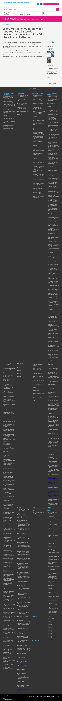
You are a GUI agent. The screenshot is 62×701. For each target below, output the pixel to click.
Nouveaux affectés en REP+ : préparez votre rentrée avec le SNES (53, 385)
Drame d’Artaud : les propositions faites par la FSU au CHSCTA (9, 400)
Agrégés (19, 370)
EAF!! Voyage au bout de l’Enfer (53, 428)
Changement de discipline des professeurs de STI (53, 123)
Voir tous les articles (53, 83)
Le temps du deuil (21, 610)
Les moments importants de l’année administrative (23, 96)
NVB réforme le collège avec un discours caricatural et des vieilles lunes (53, 193)
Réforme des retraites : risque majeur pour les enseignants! (53, 396)
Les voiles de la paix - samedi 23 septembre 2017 (53, 603)
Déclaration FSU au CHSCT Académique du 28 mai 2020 (8, 558)
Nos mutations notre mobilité (53, 96)
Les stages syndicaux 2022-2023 (24, 557)
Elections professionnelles (37, 396)
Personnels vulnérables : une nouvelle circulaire (8, 609)
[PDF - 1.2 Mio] (4, 60)
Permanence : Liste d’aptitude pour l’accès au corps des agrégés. (53, 591)
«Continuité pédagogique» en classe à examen (53, 330)
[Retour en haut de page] (4, 696)
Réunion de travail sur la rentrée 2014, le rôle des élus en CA (53, 597)
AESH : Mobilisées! (51, 454)
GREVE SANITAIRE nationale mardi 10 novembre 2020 (8, 596)
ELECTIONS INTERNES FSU (38, 376)
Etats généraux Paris (51, 550)
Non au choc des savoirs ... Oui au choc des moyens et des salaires (23, 631)
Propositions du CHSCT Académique (7, 538)
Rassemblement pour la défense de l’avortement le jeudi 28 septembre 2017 (53, 606)
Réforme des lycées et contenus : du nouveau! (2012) (53, 140)
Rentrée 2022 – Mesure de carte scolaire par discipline (23, 108)
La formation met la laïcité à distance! (53, 242)
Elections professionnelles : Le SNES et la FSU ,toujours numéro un (24, 577)
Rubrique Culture (36, 399)
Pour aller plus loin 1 (7, 518)
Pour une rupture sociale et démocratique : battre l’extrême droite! (53, 462)
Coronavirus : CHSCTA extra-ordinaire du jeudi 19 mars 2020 (9, 494)
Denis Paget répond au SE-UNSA (53, 248)
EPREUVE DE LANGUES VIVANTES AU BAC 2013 (52, 132)
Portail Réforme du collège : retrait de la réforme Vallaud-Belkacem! (53, 205)
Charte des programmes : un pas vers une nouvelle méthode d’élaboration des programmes (53, 180)
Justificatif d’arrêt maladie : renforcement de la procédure (8, 410)
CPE (19, 372)
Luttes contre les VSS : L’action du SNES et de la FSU (8, 653)
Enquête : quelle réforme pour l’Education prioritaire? (53, 398)
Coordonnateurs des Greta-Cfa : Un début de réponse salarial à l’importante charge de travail (24, 540)
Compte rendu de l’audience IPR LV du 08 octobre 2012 (53, 135)
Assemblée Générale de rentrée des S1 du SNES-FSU (53, 609)
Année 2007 (50, 620)
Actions (34, 387)
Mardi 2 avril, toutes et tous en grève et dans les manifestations (24, 634)
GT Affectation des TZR (52, 543)
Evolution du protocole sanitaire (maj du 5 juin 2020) (8, 555)
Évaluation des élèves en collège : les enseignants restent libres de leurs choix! (53, 255)
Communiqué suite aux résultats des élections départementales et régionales (53, 425)
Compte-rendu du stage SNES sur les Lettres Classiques (53, 186)
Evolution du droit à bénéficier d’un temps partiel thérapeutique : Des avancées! (8, 647)
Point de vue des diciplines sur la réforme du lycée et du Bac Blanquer (53, 282)
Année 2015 (50, 631)
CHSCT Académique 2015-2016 (9, 421)
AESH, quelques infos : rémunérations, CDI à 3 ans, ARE (24, 597)
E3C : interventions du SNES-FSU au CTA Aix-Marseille (53, 317)
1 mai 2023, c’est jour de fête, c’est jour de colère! (23, 510)
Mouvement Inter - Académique (53, 97)
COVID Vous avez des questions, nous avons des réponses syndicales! (9, 583)
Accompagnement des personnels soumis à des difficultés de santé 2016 (7, 419)
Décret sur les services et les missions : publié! (38, 118)
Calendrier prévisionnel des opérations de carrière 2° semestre (52, 612)
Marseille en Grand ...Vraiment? (9, 102)
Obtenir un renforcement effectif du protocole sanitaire (8, 598)
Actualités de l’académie (7, 117)
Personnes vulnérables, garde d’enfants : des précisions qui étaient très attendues (8, 544)
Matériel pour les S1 (36, 389)
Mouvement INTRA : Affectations (53, 540)
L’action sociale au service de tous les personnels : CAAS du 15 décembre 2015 (8, 435)
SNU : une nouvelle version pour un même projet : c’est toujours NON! (24, 600)
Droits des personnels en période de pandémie (7, 526)
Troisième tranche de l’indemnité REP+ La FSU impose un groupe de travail (9, 105)
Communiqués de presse (37, 384)
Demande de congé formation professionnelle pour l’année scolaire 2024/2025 (38, 181)
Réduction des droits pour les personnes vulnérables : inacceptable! (8, 575)
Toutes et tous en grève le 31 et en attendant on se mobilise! (23, 581)
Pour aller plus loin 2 (7, 520)
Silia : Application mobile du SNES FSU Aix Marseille (23, 564)
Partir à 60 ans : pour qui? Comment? (52, 77)
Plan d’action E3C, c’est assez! (53, 314)
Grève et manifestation (52, 599)
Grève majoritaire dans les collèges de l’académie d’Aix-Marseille (53, 225)
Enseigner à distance (51, 322)
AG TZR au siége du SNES (52, 546)
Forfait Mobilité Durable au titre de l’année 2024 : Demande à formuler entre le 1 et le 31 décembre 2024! (38, 185)
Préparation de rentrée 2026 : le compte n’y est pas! (53, 500)
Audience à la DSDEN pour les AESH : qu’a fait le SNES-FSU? (23, 552)
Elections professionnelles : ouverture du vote (52, 513)
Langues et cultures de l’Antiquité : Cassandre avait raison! (53, 276)
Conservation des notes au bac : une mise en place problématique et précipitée (53, 245)
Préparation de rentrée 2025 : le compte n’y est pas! (24, 659)
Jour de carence (6, 451)
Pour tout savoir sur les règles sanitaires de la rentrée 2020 (8, 572)
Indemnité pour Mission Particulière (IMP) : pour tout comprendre (38, 148)
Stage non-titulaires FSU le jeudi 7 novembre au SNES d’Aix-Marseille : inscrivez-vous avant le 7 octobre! (24, 650)
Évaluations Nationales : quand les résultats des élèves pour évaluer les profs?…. (53, 308)
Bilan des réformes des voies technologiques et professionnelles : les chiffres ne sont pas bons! (53, 158)
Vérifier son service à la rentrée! (38, 150)
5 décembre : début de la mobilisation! (52, 366)
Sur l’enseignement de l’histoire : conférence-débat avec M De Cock (53, 290)
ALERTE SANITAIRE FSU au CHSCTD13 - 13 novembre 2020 (9, 614)
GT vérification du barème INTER (53, 555)
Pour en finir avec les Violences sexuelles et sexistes (23, 613)
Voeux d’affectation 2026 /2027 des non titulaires (23, 686)
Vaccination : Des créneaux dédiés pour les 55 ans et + (8, 641)
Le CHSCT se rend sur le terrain (9, 385)
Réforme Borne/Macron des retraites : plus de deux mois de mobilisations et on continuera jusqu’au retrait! (23, 592)
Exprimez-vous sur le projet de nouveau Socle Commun (53, 183)
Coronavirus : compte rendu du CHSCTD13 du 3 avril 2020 (9, 502)
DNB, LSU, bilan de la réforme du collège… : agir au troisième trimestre (53, 373)
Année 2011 (50, 626)
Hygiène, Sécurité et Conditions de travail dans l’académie (9, 366)
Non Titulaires (20, 363)
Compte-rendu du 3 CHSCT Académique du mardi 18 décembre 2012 (8, 383)
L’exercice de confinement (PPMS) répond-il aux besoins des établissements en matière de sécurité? (8, 425)
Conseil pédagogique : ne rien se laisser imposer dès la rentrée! (53, 294)
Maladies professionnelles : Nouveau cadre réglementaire (8, 466)
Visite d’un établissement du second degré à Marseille (8, 394)
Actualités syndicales (36, 383)
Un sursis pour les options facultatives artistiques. (52, 168)
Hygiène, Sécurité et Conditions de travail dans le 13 (9, 369)
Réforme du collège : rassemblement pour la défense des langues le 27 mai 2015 (53, 229)
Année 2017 (50, 634)
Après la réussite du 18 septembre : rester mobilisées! (22, 671)
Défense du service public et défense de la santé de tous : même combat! (8, 523)
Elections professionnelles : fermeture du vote (52, 516)
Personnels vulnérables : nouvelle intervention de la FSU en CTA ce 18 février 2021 (9, 632)
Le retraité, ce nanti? (51, 383)
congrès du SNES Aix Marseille (53, 529)
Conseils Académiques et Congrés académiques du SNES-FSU (38, 393)
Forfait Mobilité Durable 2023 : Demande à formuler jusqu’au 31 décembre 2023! (38, 177)
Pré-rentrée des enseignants (53, 600)
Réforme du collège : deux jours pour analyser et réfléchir (53, 218)
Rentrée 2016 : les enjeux (52, 249)
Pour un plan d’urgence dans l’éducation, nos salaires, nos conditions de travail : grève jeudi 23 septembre (23, 535)
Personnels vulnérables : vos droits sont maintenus (8, 626)
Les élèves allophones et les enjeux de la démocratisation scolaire (23, 573)
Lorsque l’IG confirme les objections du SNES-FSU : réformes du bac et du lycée (52, 320)
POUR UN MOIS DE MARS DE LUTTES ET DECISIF (23, 589)
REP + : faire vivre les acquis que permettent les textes (38, 121)
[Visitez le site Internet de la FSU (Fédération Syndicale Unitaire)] (10, 698)
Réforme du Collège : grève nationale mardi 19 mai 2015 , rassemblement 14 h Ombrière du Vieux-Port (53, 201)
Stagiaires (20, 362)
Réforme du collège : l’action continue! (53, 235)
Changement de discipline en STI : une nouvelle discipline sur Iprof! (53, 146)
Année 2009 (50, 623)
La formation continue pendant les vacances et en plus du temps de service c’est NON (53, 452)
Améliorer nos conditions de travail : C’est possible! (8, 449)
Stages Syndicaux (36, 386)
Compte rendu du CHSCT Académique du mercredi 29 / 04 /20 (9, 529)
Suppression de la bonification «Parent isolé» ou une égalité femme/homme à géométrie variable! (53, 435)
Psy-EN (19, 373)
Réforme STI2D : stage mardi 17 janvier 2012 (53, 108)
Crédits (48, 696)
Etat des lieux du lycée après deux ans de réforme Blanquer (53, 341)
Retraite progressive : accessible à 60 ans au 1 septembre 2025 (38, 174)
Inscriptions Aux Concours (23, 616)
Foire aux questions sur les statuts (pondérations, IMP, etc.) (38, 141)
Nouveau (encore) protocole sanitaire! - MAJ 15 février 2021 (9, 629)
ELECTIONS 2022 (51, 618)
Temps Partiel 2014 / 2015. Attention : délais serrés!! (37, 99)
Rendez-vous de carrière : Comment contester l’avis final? (24, 101)
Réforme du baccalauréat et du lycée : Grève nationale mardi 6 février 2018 (53, 269)
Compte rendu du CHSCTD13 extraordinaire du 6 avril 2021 (8, 638)
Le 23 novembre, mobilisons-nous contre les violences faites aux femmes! (53, 470)
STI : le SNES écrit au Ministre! (53, 170)
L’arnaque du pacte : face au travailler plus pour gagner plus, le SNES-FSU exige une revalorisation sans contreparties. (23, 569)
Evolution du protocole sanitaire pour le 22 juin (7, 563)
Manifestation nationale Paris (53, 560)
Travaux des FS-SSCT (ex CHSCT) (9, 664)
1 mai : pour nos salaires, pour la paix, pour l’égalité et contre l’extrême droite (53, 363)
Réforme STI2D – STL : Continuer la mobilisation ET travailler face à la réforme (53, 112)
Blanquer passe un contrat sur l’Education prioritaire (53, 409)
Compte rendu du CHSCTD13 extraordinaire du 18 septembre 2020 (9, 587)
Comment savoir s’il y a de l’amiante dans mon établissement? (8, 474)
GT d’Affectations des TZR (52, 569)
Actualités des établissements (8, 118)
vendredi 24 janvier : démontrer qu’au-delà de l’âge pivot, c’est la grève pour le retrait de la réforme (39, 363)
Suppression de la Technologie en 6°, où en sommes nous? (53, 355)
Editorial (5, 115)
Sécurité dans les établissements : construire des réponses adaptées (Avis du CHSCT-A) (9, 440)
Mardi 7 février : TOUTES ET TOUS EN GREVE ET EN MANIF (23, 586)
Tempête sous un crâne (52, 152)
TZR (19, 367)
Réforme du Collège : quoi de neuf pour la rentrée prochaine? (53, 377)
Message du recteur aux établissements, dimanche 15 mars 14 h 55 (8, 97)
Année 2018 (50, 636)
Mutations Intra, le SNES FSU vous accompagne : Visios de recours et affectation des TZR (53, 488)
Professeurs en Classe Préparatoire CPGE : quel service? (37, 108)
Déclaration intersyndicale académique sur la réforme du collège (53, 209)
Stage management (51, 585)
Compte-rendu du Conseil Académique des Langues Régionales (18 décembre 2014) (53, 189)
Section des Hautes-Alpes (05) (8, 128)
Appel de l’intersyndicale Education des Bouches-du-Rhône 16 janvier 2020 (38, 368)
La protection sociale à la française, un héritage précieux (9, 446)
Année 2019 (50, 637)
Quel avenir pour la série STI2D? (53, 121)
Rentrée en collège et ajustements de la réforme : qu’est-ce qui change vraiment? (53, 380)
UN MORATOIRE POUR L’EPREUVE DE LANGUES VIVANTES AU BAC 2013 (52, 118)
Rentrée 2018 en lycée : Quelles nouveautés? (53, 305)
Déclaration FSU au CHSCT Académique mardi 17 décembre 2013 (9, 404)
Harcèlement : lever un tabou (8, 373)
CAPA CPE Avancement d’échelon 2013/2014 (52, 583)
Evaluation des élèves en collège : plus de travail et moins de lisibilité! (53, 259)
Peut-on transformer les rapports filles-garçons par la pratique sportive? (53, 333)
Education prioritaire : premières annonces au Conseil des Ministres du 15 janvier (39, 112)
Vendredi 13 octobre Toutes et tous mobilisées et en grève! (23, 606)
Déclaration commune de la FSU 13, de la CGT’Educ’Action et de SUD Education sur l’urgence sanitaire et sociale (9, 511)
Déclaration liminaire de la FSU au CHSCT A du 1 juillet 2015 (9, 413)
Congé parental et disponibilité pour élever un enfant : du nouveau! (38, 170)
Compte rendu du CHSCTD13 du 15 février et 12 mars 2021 (9, 635)
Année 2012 (50, 627)
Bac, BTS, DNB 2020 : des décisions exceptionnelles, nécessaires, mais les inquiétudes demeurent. (53, 326)
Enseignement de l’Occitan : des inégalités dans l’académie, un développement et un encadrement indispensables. (53, 163)
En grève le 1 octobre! (22, 653)
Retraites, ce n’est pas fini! (8, 114)
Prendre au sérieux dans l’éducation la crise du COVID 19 (9, 489)
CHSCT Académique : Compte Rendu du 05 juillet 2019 (8, 464)
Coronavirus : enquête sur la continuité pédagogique (8, 505)
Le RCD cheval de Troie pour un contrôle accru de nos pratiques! (24, 529)
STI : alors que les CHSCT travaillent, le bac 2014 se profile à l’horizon (53, 173)
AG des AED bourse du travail (53, 568)
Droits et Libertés (36, 390)
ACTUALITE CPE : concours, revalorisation (52, 411)
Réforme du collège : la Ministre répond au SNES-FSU (53, 233)
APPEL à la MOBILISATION (52, 388)
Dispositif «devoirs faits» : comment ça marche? (52, 262)
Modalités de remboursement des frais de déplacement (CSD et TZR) (39, 127)
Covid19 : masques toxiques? (8, 590)
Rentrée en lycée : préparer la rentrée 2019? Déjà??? (53, 302)
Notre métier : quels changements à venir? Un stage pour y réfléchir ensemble (53, 196)
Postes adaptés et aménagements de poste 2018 (8, 444)
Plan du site (44, 696)
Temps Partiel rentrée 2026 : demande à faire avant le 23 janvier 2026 (38, 190)
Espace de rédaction (8, 699)
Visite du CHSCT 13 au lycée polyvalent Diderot (8, 388)
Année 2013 (50, 628)
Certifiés (19, 369)
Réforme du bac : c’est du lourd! (53, 285)
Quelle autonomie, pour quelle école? (53, 115)
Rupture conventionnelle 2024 (23, 110)
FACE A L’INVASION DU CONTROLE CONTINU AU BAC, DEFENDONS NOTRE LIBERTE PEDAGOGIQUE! (53, 347)
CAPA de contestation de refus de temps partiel (38, 197)
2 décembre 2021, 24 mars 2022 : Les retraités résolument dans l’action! (52, 72)
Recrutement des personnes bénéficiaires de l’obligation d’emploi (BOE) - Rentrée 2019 (38, 133)
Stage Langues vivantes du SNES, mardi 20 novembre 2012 (53, 143)
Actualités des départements (8, 120)
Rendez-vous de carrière (22, 113)
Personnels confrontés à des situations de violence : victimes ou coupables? (9, 379)
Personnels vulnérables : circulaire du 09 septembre (8, 650)
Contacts (52, 696)
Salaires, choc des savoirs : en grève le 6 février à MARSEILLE (23, 628)
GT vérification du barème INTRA (53, 558)
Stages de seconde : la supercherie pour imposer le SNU (24, 621)
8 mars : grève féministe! (22, 516)
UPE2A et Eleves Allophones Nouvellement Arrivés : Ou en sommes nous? (53, 352)
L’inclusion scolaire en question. (53, 336)
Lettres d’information (37, 397)
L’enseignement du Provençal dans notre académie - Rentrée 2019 (53, 312)
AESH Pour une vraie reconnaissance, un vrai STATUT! (39, 378)
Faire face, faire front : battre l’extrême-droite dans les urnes (23, 643)
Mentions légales (39, 696)
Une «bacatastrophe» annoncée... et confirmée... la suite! (53, 417)
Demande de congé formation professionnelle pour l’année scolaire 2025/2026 (23, 656)
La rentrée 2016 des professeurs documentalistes (53, 252)
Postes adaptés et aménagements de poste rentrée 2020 (9, 460)
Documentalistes (21, 375)
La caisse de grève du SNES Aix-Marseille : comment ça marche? (24, 583)
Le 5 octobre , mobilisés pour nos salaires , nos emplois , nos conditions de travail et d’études (53, 431)
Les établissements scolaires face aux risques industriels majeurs (9, 480)
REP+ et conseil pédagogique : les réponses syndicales (38, 130)
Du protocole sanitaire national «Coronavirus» (9, 535)
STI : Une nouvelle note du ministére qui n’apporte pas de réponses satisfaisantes (53, 129)
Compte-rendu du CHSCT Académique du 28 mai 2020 (8, 560)
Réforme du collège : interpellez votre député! (53, 213)
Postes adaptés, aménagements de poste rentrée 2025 (38, 167)
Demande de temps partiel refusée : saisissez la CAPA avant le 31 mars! (38, 193)
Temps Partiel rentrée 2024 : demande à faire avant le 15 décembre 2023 (38, 153)
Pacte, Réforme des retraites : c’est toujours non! (53, 448)
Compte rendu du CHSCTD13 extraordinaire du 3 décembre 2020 (8, 620)
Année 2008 (50, 621)
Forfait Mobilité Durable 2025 (53, 498)
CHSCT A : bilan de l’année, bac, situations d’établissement (9, 101)
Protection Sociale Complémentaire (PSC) (7, 668)
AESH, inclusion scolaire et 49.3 (23, 615)
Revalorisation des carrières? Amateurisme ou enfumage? (23, 98)
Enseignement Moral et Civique (53, 240)
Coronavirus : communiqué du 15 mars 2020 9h (8, 492)
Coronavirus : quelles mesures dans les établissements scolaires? (8, 485)
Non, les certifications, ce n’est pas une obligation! (53, 176)
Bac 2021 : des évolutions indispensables (52, 338)
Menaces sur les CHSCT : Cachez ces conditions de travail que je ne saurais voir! (9, 454)
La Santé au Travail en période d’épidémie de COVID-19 (8, 500)
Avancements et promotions (23, 111)
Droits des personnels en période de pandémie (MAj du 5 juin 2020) (8, 552)
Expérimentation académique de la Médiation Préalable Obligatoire (39, 157)
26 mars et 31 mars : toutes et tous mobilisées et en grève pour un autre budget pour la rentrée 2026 (24, 525)
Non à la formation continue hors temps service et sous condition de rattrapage (53, 466)
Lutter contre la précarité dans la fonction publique (39, 381)
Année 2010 (50, 624)
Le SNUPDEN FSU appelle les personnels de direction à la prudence (53, 370)
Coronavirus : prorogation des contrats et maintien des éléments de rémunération (38, 164)
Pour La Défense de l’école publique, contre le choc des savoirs (23, 637)
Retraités (19, 376)
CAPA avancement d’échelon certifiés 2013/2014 (53, 581)
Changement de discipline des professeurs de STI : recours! (53, 154)
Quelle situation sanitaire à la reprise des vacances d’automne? (8, 592)
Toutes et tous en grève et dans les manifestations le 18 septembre (23, 667)
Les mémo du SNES (36, 515)
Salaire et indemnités (22, 116)
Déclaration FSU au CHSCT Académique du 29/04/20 (8, 533)
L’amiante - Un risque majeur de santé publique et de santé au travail (9, 470)
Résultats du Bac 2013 (51, 166)
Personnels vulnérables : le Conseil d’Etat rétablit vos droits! (8, 602)
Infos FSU (34, 400)
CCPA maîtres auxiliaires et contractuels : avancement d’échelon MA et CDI (52, 519)
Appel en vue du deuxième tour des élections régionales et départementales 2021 (53, 421)
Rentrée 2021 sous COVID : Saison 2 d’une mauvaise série (8, 643)
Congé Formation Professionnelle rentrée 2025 (53, 474)
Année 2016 (50, 633)
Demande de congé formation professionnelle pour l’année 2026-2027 (23, 677)
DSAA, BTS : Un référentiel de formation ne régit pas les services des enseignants (38, 105)
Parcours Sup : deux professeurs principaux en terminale (53, 273)
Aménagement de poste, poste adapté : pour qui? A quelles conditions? (38, 137)
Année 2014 (50, 630)
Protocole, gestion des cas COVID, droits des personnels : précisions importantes (9, 579)
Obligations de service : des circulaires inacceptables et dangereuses (38, 144)
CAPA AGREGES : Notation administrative (52, 563)
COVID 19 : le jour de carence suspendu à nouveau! (8, 623)
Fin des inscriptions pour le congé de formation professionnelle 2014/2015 (52, 577)
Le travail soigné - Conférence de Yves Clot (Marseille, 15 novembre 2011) (9, 363)
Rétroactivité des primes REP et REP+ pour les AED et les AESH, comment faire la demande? (24, 624)
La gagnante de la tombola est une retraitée (52, 80)
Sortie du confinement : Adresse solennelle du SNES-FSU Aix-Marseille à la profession (9, 516)
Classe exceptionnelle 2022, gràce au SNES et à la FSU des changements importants (23, 105)
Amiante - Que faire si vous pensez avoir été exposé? (8, 477)
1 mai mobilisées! (21, 514)
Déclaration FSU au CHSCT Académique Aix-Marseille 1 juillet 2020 (8, 569)
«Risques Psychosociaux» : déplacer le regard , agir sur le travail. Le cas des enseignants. (9, 391)
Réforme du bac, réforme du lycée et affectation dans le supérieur (53, 265)
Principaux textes (6, 663)
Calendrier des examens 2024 (53, 357)
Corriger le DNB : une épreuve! (8, 109)
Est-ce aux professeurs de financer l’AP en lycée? (37, 101)
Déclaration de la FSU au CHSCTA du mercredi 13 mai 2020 (8, 548)
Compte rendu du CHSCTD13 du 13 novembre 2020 (9, 617)
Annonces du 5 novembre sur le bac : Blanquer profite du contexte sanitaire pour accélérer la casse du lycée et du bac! (53, 405)
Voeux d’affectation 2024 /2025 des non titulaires (23, 641)
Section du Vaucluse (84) (7, 124)
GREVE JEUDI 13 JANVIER (8, 108)
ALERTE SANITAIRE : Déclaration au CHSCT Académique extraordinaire (9, 606)
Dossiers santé (6, 665)
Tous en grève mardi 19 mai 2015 (53, 220)
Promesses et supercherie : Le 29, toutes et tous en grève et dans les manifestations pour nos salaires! (24, 560)
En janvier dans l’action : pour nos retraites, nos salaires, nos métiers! (53, 442)
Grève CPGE (50, 587)
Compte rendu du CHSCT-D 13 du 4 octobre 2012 (8, 376)
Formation (20, 114)
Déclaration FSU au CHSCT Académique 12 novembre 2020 (9, 612)
